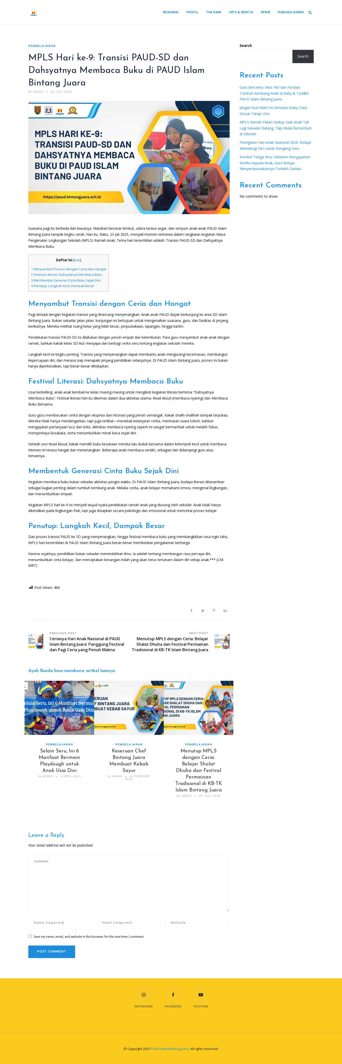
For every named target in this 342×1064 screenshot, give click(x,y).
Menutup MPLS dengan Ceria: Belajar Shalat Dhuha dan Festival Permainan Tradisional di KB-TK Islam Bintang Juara (198, 771)
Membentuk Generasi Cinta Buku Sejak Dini (66, 280)
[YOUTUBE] (200, 991)
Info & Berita (241, 13)
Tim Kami (214, 13)
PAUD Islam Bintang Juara (169, 1048)
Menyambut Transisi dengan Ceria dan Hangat (68, 269)
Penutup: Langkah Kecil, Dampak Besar (62, 286)
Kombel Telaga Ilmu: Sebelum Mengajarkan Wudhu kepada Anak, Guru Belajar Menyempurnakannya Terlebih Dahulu (275, 163)
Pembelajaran (41, 46)
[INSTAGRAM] (143, 991)
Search (246, 45)
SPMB (265, 13)
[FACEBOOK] (173, 991)
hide (77, 260)
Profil (192, 13)
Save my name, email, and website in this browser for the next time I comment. (89, 937)
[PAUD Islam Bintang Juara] (55, 12)
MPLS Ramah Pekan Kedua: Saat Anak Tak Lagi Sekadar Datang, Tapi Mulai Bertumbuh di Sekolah (275, 128)
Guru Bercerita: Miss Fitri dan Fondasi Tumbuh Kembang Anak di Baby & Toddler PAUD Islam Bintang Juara (274, 93)
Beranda (171, 13)
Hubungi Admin (291, 13)
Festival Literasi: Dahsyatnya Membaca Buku (66, 274)
